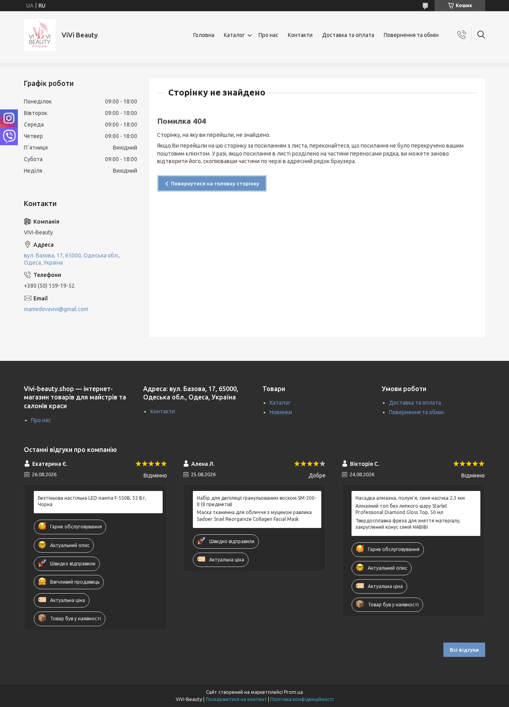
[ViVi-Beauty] (40, 35)
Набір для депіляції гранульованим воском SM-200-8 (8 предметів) (256, 501)
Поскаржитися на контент (236, 699)
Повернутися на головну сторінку (215, 183)
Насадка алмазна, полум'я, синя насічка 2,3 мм (410, 498)
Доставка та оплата (348, 35)
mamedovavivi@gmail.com (56, 309)
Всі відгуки (464, 649)
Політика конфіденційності (302, 699)
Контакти (300, 35)
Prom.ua (293, 692)
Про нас (268, 35)
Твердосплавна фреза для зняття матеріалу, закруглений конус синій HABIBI (408, 524)
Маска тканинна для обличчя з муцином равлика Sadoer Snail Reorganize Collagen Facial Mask (254, 515)
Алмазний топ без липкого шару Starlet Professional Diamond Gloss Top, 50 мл (401, 509)
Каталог (234, 35)
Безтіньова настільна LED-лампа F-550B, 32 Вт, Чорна (92, 501)
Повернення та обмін (411, 35)
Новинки (281, 412)
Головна (203, 35)
